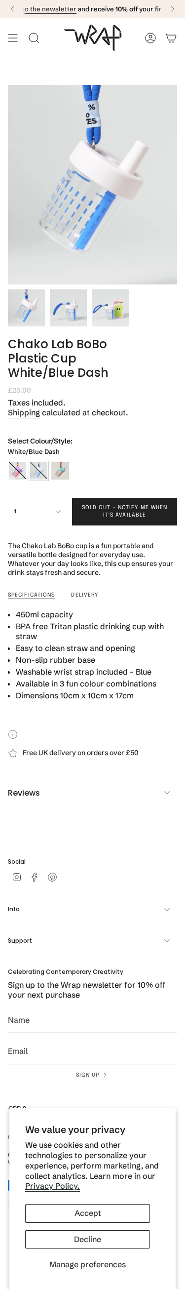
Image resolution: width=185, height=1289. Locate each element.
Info (14, 909)
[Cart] (171, 38)
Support (20, 940)
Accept (87, 1213)
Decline (87, 1239)
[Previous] (12, 8)
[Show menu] (13, 38)
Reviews (24, 793)
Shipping (24, 412)
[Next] (172, 8)
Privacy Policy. (52, 1186)
